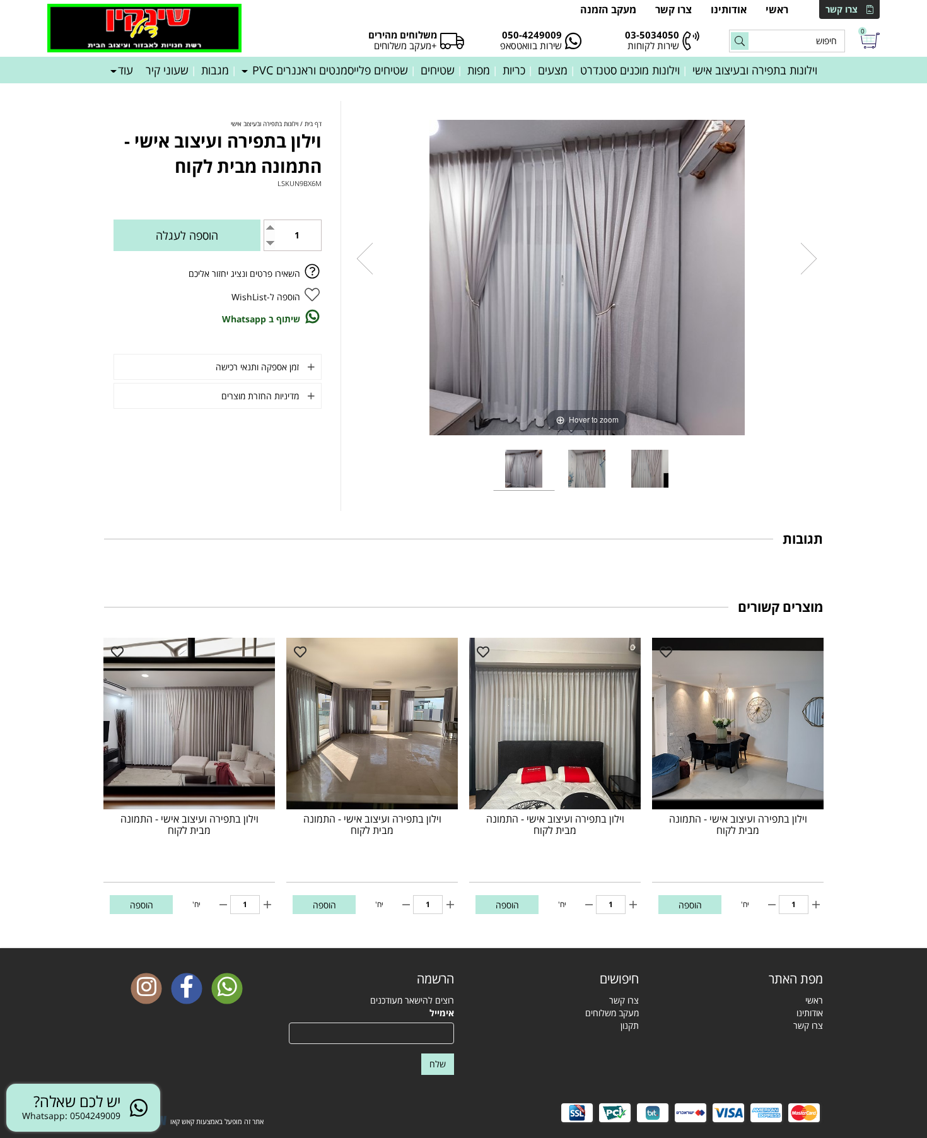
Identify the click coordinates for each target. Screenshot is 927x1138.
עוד (125, 70)
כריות (514, 70)
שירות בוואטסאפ (531, 45)
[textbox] (556, 979)
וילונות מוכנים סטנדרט (630, 70)
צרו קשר (841, 9)
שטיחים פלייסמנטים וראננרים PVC (328, 70)
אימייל (441, 1013)
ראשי (777, 9)
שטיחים (438, 70)
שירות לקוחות (653, 45)
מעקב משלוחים (612, 1013)
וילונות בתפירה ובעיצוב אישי (754, 70)
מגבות (215, 70)
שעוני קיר (167, 70)
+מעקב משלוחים (405, 45)
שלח (437, 1064)
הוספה (690, 905)
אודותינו (729, 9)
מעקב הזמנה (608, 9)
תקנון (630, 1025)
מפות (478, 70)
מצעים (553, 70)
